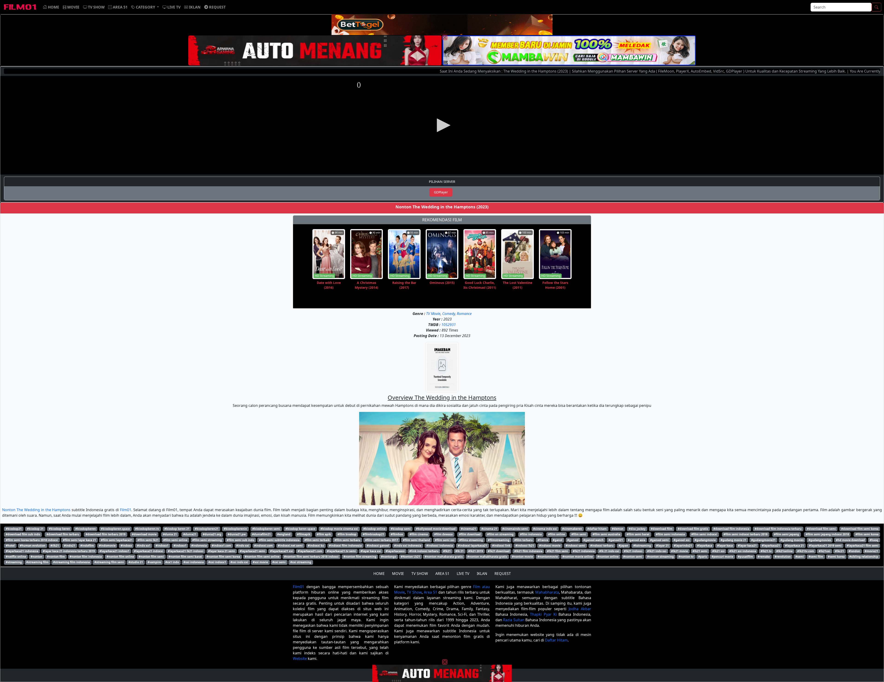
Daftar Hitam (556, 640)
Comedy (448, 313)
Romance (464, 313)
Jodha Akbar (580, 608)
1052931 (448, 324)
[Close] (445, 37)
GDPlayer (441, 192)
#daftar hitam (597, 529)
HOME (379, 573)
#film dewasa (443, 534)
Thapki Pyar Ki (543, 614)
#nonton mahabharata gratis (487, 557)
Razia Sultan (513, 619)
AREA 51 (442, 573)
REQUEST (502, 573)
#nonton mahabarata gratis (444, 557)
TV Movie (433, 313)
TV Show (414, 592)
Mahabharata (547, 592)
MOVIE (398, 573)
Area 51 (430, 592)
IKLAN (482, 573)
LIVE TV (463, 573)
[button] (145, 7)
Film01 (125, 509)
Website (300, 658)
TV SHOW (419, 573)
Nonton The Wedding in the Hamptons (36, 509)
